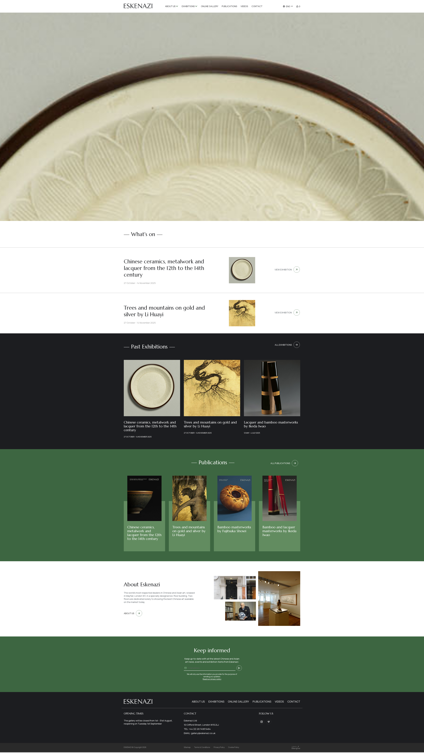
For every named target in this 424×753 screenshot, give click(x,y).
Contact (293, 701)
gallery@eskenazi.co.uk (203, 733)
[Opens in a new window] (295, 749)
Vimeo (268, 721)
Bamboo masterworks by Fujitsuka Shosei (234, 529)
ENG (288, 6)
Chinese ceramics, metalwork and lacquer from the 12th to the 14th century (150, 426)
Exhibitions (216, 701)
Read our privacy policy (212, 679)
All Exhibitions (283, 344)
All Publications (280, 463)
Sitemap (187, 747)
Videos (279, 701)
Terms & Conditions (202, 747)
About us (129, 613)
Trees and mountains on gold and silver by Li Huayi (210, 424)
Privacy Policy (219, 747)
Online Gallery (238, 701)
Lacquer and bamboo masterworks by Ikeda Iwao (271, 424)
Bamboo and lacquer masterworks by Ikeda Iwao (279, 531)
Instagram (261, 721)
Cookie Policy (233, 747)
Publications (262, 701)
